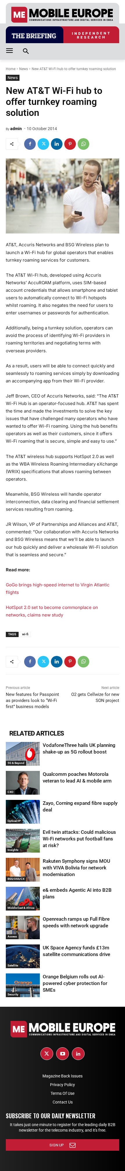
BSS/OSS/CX (16, 878)
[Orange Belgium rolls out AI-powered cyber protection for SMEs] (23, 985)
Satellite (13, 965)
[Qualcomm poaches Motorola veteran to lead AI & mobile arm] (23, 783)
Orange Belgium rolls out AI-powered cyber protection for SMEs (75, 983)
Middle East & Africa (21, 907)
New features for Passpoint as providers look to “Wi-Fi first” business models (32, 700)
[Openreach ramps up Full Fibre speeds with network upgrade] (23, 928)
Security (13, 994)
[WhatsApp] (83, 144)
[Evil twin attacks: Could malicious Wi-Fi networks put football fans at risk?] (23, 841)
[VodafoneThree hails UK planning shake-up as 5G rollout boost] (23, 754)
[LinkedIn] (78, 1053)
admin (16, 128)
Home (10, 69)
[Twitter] (43, 144)
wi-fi (25, 634)
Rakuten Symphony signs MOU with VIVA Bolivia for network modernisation (76, 867)
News (23, 69)
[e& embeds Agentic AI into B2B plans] (23, 899)
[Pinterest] (70, 144)
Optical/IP (14, 820)
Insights (13, 849)
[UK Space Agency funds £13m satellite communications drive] (23, 956)
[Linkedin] (57, 144)
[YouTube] (62, 1053)
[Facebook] (30, 144)
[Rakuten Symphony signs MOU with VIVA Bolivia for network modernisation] (23, 870)
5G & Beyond (16, 763)
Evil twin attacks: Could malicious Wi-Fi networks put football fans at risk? (79, 838)
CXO (10, 792)
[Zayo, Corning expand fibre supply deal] (23, 812)
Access (12, 936)
